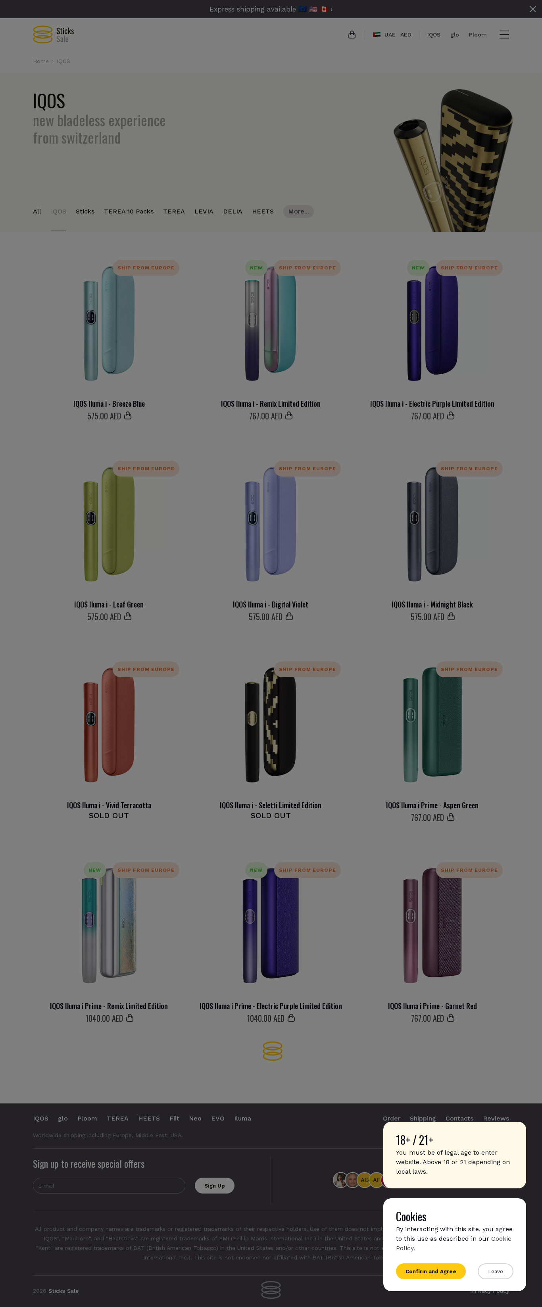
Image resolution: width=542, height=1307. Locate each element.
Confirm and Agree (431, 1271)
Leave (495, 1271)
